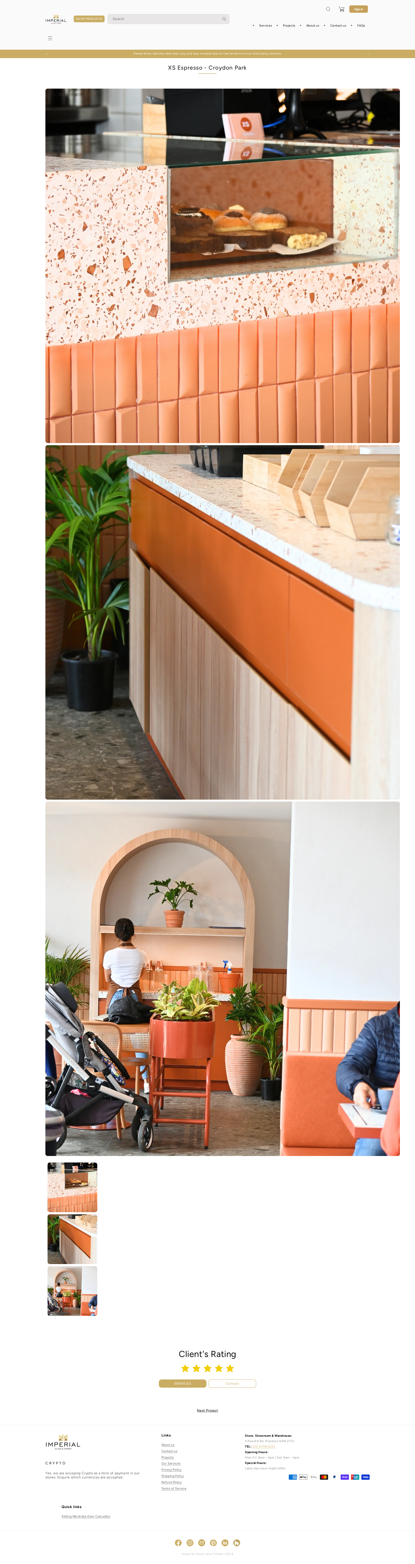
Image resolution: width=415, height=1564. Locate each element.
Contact (232, 1383)
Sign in (358, 9)
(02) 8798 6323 (263, 1447)
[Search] (224, 19)
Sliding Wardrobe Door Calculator (86, 1516)
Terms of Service (174, 1488)
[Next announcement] (368, 54)
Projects (167, 1457)
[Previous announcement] (47, 54)
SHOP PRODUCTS (89, 19)
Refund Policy (171, 1482)
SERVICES (182, 1383)
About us (168, 1445)
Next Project (207, 1410)
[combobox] (168, 19)
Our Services (171, 1463)
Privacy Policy (171, 1470)
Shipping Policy (172, 1476)
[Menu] (50, 38)
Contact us (169, 1451)
